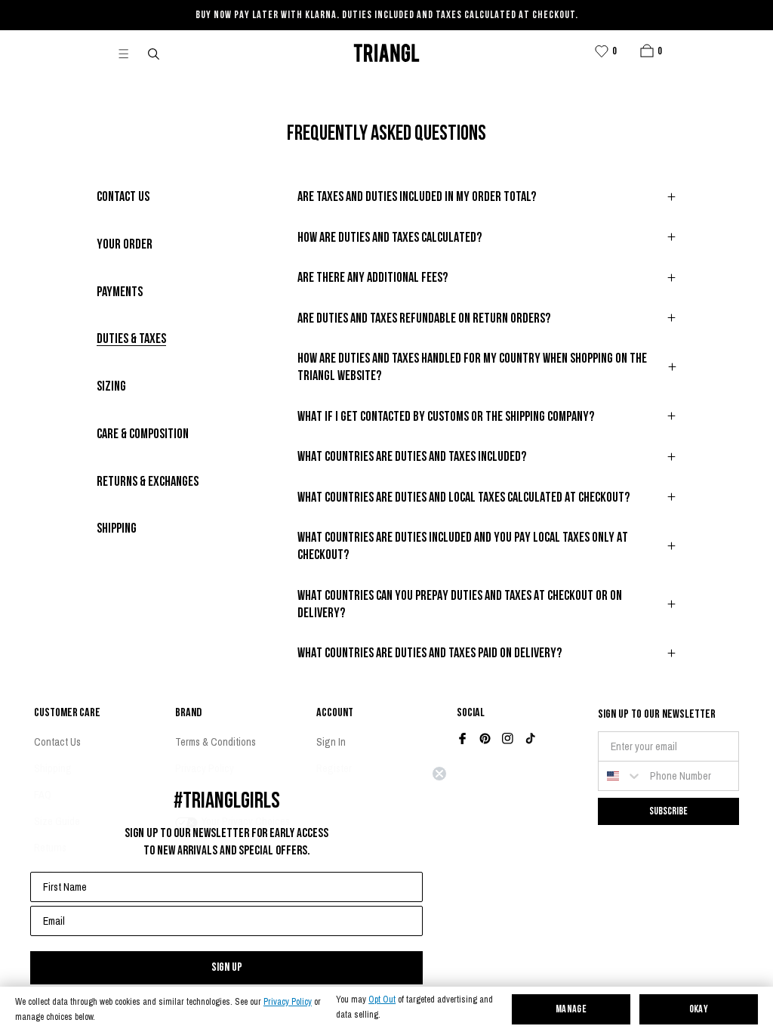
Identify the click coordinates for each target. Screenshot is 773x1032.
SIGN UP (226, 967)
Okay (699, 1009)
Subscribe (668, 811)
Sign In (331, 742)
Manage (571, 1009)
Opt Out (382, 1000)
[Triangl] (386, 53)
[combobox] (620, 776)
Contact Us (57, 742)
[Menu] (130, 53)
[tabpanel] (487, 434)
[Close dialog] (439, 773)
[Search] (154, 53)
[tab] (123, 198)
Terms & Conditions (215, 742)
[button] (646, 50)
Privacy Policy (287, 1002)
